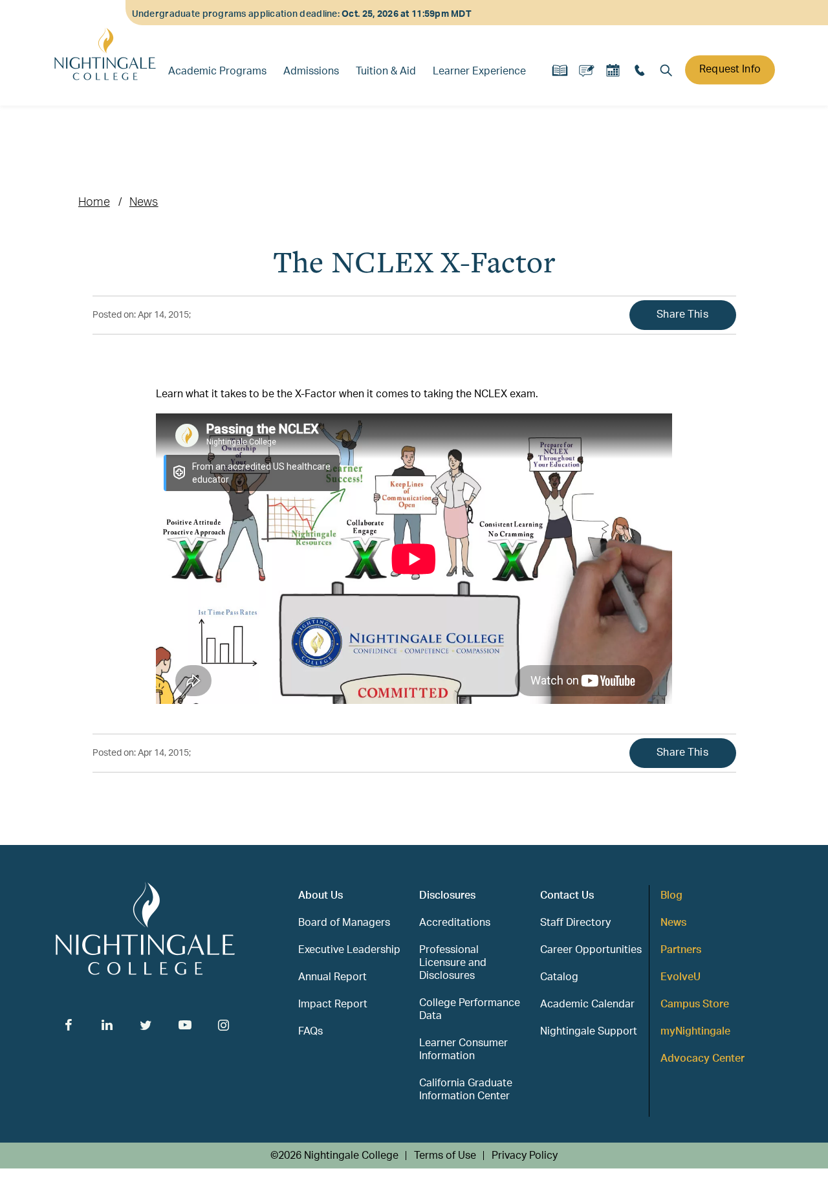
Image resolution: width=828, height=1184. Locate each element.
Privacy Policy (525, 1155)
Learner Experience (479, 71)
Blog (671, 895)
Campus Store (694, 1004)
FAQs (310, 1031)
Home (94, 202)
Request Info (730, 69)
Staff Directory (575, 922)
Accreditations (454, 922)
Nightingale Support (588, 1031)
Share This (682, 314)
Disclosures (447, 895)
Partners (680, 950)
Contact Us (567, 895)
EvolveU (680, 977)
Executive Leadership (349, 950)
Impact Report (332, 1004)
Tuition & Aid (386, 71)
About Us (320, 895)
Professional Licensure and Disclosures (452, 963)
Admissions (311, 71)
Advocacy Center (702, 1058)
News (143, 202)
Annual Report (332, 977)
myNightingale (695, 1031)
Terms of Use (445, 1155)
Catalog (559, 977)
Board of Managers (344, 922)
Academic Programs (217, 71)
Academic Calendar (587, 1004)
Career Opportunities (591, 950)
